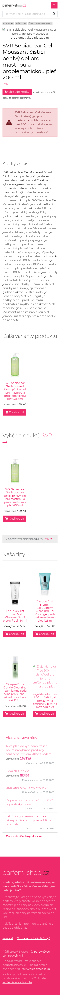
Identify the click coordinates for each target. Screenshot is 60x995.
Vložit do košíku (19, 91)
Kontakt (7, 938)
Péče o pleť (21, 23)
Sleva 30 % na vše (17, 771)
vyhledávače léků (38, 969)
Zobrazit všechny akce (22, 836)
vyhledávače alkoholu (17, 982)
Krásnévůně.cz (30, 792)
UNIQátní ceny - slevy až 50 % (26, 788)
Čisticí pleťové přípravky (40, 23)
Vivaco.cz (32, 808)
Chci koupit (16, 412)
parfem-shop (14, 5)
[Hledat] (54, 14)
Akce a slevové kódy (21, 738)
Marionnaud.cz (30, 780)
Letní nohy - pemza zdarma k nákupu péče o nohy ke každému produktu (29, 820)
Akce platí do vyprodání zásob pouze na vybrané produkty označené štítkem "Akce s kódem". (29, 750)
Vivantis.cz (31, 763)
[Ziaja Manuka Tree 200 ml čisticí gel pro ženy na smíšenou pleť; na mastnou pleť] (45, 677)
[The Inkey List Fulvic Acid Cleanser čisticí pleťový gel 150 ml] (15, 593)
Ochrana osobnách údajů (33, 938)
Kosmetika (8, 23)
